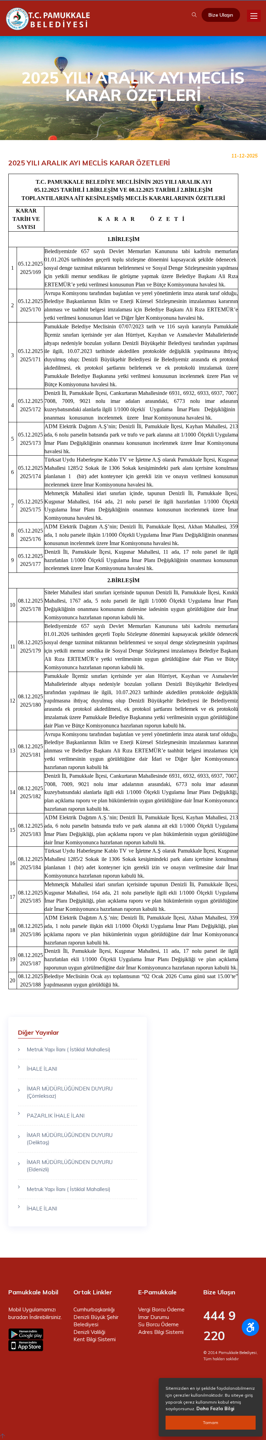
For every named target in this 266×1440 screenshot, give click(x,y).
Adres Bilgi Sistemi (161, 1332)
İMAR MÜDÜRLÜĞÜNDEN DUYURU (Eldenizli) (70, 1166)
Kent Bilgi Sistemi (94, 1339)
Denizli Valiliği (89, 1332)
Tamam (210, 1422)
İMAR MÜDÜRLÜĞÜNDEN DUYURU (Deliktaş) (70, 1139)
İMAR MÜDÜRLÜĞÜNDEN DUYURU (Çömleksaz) (70, 1092)
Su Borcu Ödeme (158, 1324)
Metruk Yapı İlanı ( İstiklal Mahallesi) (68, 1049)
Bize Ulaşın (221, 15)
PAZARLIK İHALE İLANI (56, 1115)
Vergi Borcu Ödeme (161, 1309)
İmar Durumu (153, 1317)
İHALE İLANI (42, 1069)
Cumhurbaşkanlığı (94, 1309)
